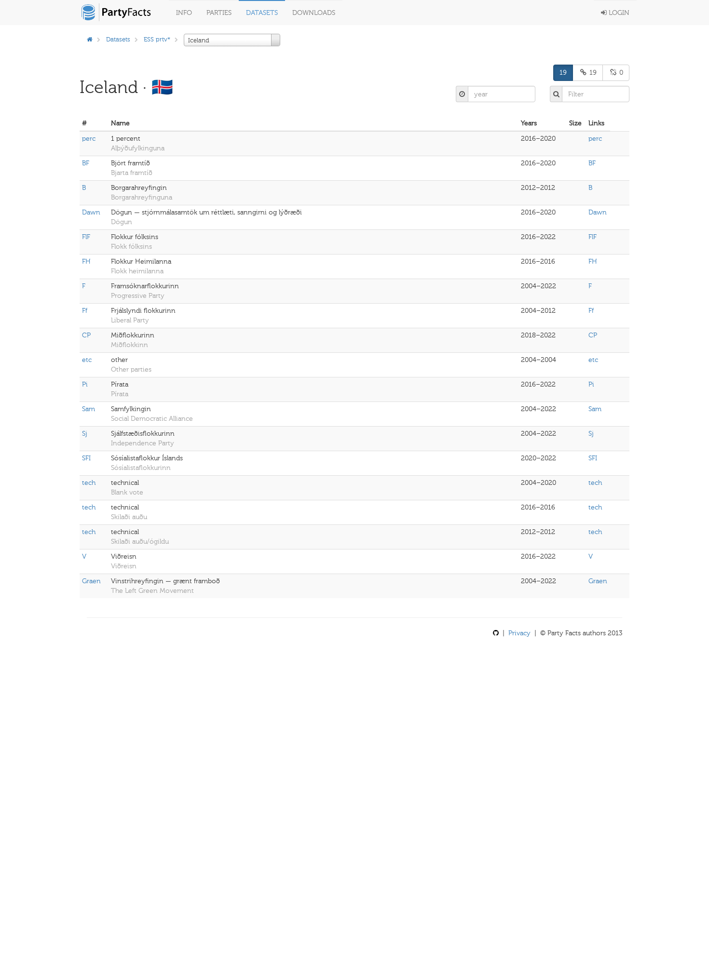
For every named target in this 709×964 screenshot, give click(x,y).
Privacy (519, 633)
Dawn (91, 212)
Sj (84, 433)
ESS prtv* (157, 39)
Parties (219, 13)
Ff (84, 311)
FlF (86, 237)
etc (87, 360)
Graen (91, 581)
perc (88, 138)
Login (618, 13)
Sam (88, 409)
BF (85, 163)
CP (86, 335)
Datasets (262, 13)
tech (88, 483)
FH (86, 261)
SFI (86, 458)
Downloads (313, 13)
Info (184, 13)
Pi (85, 384)
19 (563, 72)
